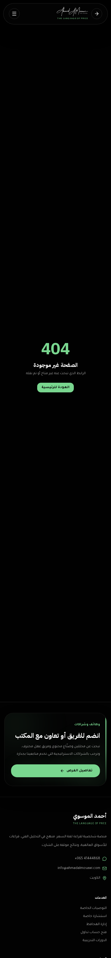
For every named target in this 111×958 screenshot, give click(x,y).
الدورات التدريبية (95, 940)
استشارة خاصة (95, 916)
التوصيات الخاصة (93, 908)
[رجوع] (96, 13)
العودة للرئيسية (55, 387)
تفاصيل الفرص (79, 771)
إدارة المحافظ (96, 924)
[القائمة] (14, 13)
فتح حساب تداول (94, 932)
